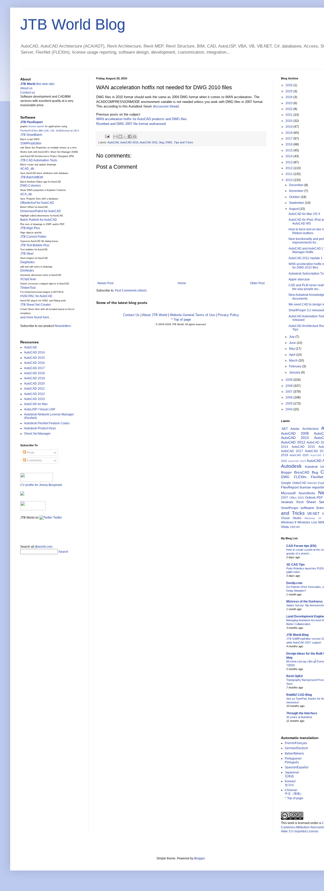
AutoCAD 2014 (34, 352)
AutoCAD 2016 (34, 363)
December (296, 185)
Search (63, 551)
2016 (289, 144)
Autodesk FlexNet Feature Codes (47, 423)
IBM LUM (43, 130)
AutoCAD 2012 (293, 442)
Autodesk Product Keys (40, 428)
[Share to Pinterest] (134, 136)
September (297, 203)
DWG (169, 142)
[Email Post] (107, 136)
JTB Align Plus (30, 228)
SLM (58, 130)
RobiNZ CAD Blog (299, 695)
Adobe (294, 429)
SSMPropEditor (31, 143)
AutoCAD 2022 (34, 394)
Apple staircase (299, 279)
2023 (289, 103)
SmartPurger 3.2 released (306, 310)
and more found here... (35, 317)
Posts (30, 452)
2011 (289, 174)
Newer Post (105, 283)
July (292, 337)
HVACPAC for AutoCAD (36, 296)
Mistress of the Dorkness (304, 601)
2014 (289, 156)
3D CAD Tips (295, 564)
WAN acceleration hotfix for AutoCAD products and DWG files (141, 119)
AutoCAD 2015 (34, 358)
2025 (289, 91)
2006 (289, 397)
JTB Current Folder (33, 236)
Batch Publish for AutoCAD (38, 219)
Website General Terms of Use (192, 315)
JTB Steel (26, 253)
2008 (289, 386)
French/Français (296, 743)
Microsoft (288, 493)
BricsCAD (301, 472)
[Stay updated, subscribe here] (22, 530)
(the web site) (37, 84)
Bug (161, 142)
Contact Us (131, 315)
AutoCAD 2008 (295, 433)
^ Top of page (181, 319)
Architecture (310, 429)
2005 (289, 403)
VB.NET (313, 513)
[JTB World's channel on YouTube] (33, 509)
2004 (289, 409)
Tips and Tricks (183, 142)
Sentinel (66, 130)
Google (286, 483)
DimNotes (27, 270)
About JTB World (154, 315)
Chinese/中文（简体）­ (294, 791)
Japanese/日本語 (292, 774)
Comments (34, 460)
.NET (284, 429)
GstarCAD (299, 483)
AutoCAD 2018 (34, 373)
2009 (289, 380)
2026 (289, 85)
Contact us (27, 92)
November (296, 191)
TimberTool (28, 287)
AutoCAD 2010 (129, 142)
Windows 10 (313, 518)
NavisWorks (307, 493)
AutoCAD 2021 (34, 388)
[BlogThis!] (120, 136)
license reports (36, 126)
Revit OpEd (294, 676)
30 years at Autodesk (299, 717)
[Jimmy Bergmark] (22, 494)
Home (182, 283)
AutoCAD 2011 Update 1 (305, 258)
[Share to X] (125, 136)
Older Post (257, 283)
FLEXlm (33, 130)
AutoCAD (113, 142)
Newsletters (63, 326)
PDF (320, 497)
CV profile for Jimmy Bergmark (41, 485)
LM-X (76, 130)
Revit (299, 502)
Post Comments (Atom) (131, 290)
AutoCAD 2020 (34, 383)
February (295, 366)
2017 (289, 138)
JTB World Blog (72, 24)
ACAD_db (27, 168)
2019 (289, 126)
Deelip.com (294, 583)
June (293, 343)
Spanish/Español (296, 767)
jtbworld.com (43, 546)
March (293, 360)
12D (52, 130)
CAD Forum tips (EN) (301, 546)
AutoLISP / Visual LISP (39, 409)
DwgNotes (27, 262)
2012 (289, 168)
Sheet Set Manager (37, 433)
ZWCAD (295, 526)
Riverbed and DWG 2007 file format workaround (131, 124)
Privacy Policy (228, 315)
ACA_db (26, 194)
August (294, 209)
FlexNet (24, 130)
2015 (289, 150)
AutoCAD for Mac (36, 404)
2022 (289, 109)
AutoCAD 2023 (34, 399)
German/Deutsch (296, 748)
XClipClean (28, 279)
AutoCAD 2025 (297, 461)
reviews (287, 502)
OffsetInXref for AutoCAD (37, 203)
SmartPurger (289, 508)
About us (26, 88)
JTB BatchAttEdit (31, 177)
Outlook (310, 497)
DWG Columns (30, 185)
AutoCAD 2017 (34, 368)
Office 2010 (296, 497)
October (295, 197)
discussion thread (166, 106)
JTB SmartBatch (31, 135)
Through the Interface (301, 713)
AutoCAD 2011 (149, 142)
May (292, 348)
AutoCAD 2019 (34, 378)
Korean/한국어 (290, 783)
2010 (289, 180)
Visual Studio (291, 518)
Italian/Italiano (294, 753)
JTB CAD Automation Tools (38, 160)
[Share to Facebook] (129, 136)
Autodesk (291, 466)
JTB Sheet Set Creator (35, 304)
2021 (289, 115)
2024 (289, 97)
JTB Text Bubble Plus (34, 245)
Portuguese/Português (293, 760)
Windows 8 (288, 522)
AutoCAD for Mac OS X (304, 214)
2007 (289, 391)
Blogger (286, 472)
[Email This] (115, 136)
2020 (289, 121)
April (292, 355)
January (295, 372)
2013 (289, 162)
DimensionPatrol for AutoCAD (40, 211)
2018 (289, 133)
